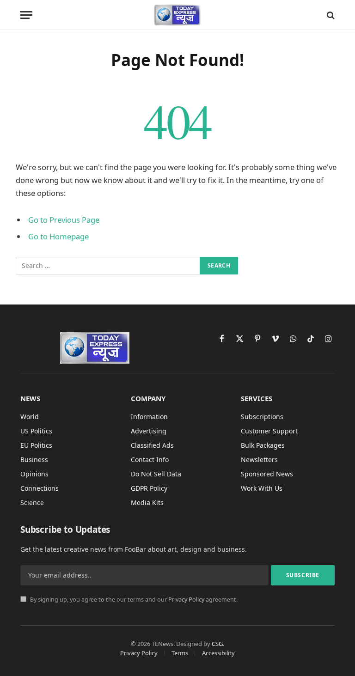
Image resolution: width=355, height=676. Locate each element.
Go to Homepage (58, 236)
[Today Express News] (177, 15)
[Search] (330, 15)
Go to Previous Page (63, 219)
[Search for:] (108, 265)
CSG (217, 643)
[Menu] (26, 15)
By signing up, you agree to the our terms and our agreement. (133, 599)
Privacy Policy (186, 599)
